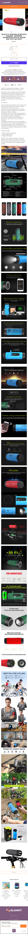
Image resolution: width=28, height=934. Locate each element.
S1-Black (14, 49)
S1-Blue (17, 49)
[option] (14, 6)
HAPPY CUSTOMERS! (14, 919)
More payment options (14, 65)
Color (14, 46)
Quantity (14, 52)
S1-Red (11, 49)
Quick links (14, 915)
